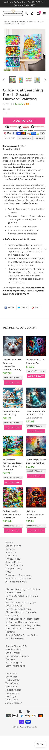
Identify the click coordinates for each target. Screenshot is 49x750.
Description (10, 138)
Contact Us (11, 555)
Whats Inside (25, 138)
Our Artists (11, 673)
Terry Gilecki (12, 683)
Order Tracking (13, 545)
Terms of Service (14, 565)
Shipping (38, 138)
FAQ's (8, 572)
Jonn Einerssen (13, 703)
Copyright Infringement (18, 575)
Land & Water (12, 652)
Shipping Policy (13, 568)
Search (9, 542)
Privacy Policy (12, 559)
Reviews (10, 549)
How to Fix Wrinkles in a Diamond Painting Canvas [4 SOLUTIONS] (20, 612)
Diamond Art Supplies (17, 656)
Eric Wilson (11, 676)
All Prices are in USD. (16, 581)
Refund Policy (13, 562)
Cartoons (10, 659)
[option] (13, 80)
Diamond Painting (15, 666)
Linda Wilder (12, 693)
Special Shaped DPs (16, 646)
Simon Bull (11, 686)
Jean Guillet (11, 699)
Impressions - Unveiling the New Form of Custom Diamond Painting (23, 628)
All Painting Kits (13, 662)
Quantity (7, 109)
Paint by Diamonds (28, 727)
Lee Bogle (10, 696)
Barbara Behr (12, 680)
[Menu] (44, 13)
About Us (10, 552)
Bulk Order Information (18, 578)
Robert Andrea (13, 690)
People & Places (14, 649)
